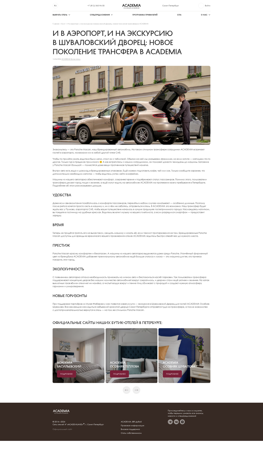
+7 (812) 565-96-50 (96, 5)
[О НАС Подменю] (209, 15)
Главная (56, 24)
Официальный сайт (62, 429)
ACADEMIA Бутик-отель (71, 59)
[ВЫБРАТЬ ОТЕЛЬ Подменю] (69, 15)
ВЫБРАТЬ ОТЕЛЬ (60, 15)
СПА (179, 15)
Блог (63, 24)
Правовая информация (132, 425)
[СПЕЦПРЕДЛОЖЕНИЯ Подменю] (112, 15)
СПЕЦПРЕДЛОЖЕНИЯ (100, 15)
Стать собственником (131, 433)
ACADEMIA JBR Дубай (131, 421)
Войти (207, 5)
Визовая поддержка (130, 429)
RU (55, 6)
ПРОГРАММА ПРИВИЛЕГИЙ (145, 15)
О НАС (204, 15)
